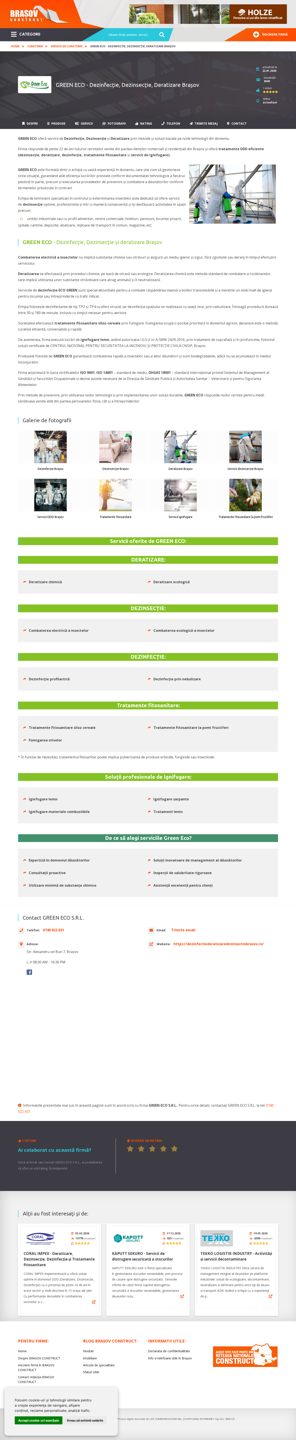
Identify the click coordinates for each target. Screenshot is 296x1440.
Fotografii (116, 123)
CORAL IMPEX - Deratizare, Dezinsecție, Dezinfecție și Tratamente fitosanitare (59, 1259)
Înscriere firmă (275, 34)
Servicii (86, 123)
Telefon (173, 123)
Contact (239, 123)
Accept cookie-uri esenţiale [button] (38, 1420)
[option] (208, 14)
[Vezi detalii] (94, 1302)
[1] (130, 1149)
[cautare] (160, 34)
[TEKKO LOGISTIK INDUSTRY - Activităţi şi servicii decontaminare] (216, 1238)
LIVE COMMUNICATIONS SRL (166, 1418)
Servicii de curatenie (66, 46)
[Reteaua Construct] (245, 1366)
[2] (141, 1149)
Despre (32, 123)
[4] (163, 1149)
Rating (145, 123)
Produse (57, 123)
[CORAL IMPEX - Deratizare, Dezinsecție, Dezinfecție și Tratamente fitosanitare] (40, 1238)
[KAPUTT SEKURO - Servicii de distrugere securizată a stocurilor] (128, 1238)
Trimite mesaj (206, 123)
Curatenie (35, 46)
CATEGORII (29, 34)
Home (15, 46)
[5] (174, 1149)
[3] (152, 1149)
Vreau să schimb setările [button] (85, 1420)
